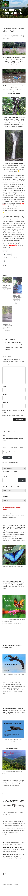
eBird (4, 842)
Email (4, 394)
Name (4, 386)
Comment (6, 365)
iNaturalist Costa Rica (9, 854)
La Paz (12, 342)
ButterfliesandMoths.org (10, 847)
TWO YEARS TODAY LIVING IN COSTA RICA (17, 297)
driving (7, 342)
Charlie (19, 26)
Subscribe (7, 457)
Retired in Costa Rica (12, 11)
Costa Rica (11, 339)
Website (5, 402)
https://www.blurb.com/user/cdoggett (13, 516)
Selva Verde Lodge (15, 344)
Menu (14, 20)
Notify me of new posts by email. (13, 415)
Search (4, 476)
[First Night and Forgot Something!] (7, 314)
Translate (15, 471)
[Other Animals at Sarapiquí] (7, 280)
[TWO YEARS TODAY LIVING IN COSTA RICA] (17, 285)
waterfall (8, 345)
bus (6, 339)
